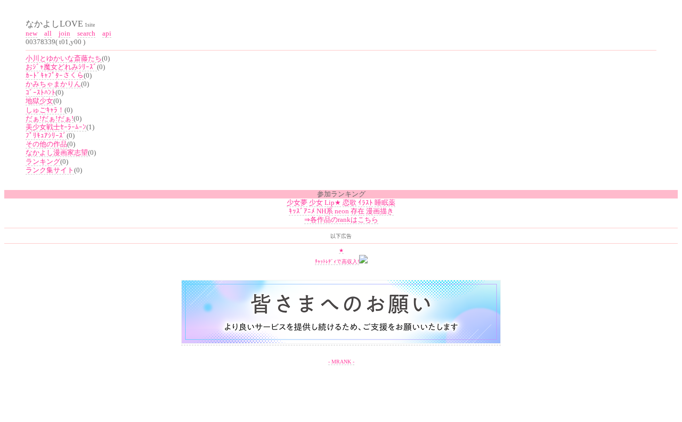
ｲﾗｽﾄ (365, 202)
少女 (316, 202)
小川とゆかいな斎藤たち (64, 58)
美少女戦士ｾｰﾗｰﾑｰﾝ (56, 127)
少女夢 (297, 202)
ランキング (43, 162)
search (86, 33)
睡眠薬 (385, 202)
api (106, 33)
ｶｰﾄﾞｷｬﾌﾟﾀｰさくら (55, 75)
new (31, 33)
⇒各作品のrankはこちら (341, 220)
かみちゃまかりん (53, 84)
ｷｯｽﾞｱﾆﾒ (302, 211)
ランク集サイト (50, 170)
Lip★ (332, 202)
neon (342, 211)
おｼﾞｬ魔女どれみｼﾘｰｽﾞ (61, 67)
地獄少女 (39, 101)
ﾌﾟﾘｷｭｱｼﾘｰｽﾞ (46, 135)
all (48, 33)
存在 (357, 211)
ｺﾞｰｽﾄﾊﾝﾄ (40, 92)
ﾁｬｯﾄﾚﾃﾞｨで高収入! (337, 261)
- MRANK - (341, 362)
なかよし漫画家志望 (57, 152)
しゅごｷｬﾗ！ (45, 110)
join (64, 33)
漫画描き (380, 211)
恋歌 (349, 202)
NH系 (324, 211)
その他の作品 (46, 144)
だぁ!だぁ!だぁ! (50, 118)
